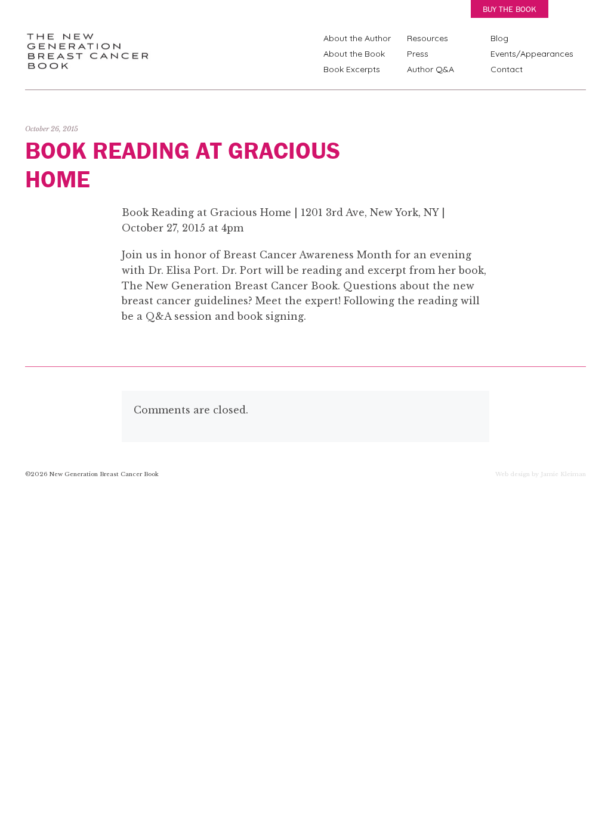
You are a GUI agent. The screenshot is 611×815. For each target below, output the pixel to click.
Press (417, 53)
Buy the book (509, 9)
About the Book (354, 53)
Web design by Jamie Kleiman (540, 475)
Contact (506, 69)
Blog (499, 38)
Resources (427, 38)
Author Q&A (430, 69)
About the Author (357, 38)
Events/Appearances (531, 53)
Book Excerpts (351, 69)
